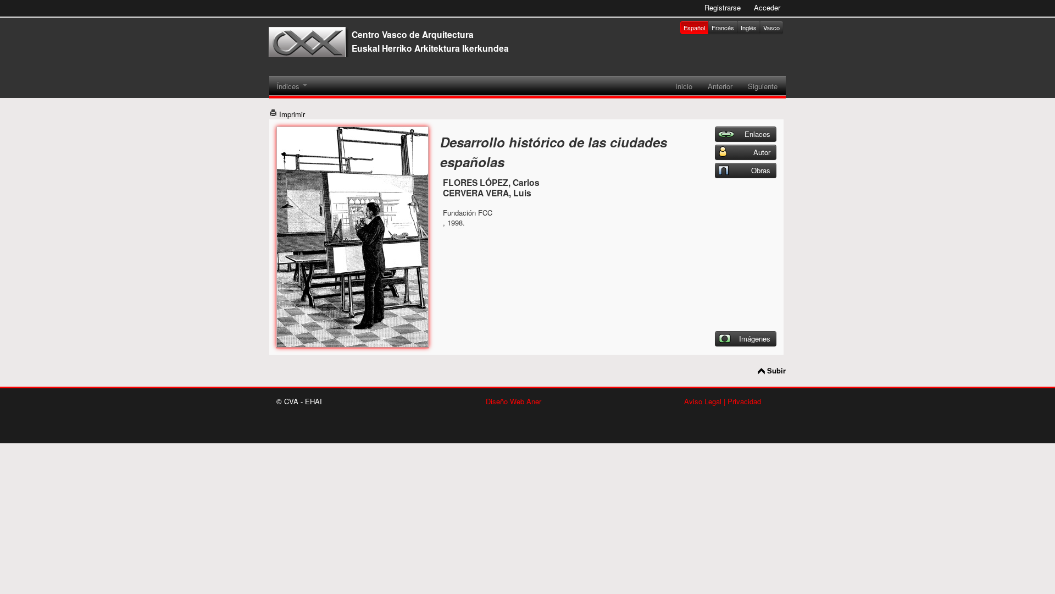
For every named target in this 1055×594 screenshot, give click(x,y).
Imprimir (291, 114)
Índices (289, 86)
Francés (723, 27)
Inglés (749, 27)
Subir (776, 371)
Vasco (771, 27)
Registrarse (722, 7)
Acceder (767, 7)
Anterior (720, 86)
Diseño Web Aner (513, 401)
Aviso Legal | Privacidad (722, 401)
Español (694, 27)
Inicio (683, 86)
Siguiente (763, 86)
